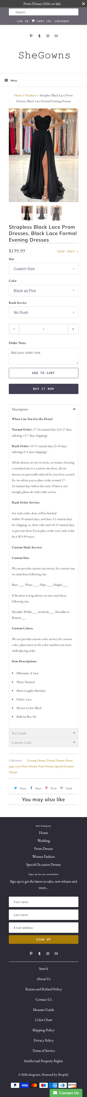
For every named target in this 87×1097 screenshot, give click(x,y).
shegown (34, 1074)
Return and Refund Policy (43, 989)
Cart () (43, 21)
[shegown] (43, 56)
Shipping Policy (43, 1030)
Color (13, 281)
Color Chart (67, 251)
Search (43, 968)
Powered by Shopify (55, 1074)
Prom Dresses (46, 766)
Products (31, 95)
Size (11, 259)
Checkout (62, 21)
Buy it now (43, 389)
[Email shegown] (56, 36)
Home (43, 832)
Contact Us (43, 999)
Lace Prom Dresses (26, 766)
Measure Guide (43, 1009)
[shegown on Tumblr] (39, 36)
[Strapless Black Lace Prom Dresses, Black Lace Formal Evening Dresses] (43, 155)
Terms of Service (43, 1050)
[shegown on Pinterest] (31, 36)
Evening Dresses (36, 760)
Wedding (43, 840)
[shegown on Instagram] (48, 36)
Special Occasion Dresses (43, 864)
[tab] (43, 409)
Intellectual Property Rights (43, 1060)
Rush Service (18, 302)
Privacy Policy (44, 1040)
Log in (23, 21)
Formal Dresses (55, 760)
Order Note (17, 342)
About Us (44, 978)
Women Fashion (43, 856)
